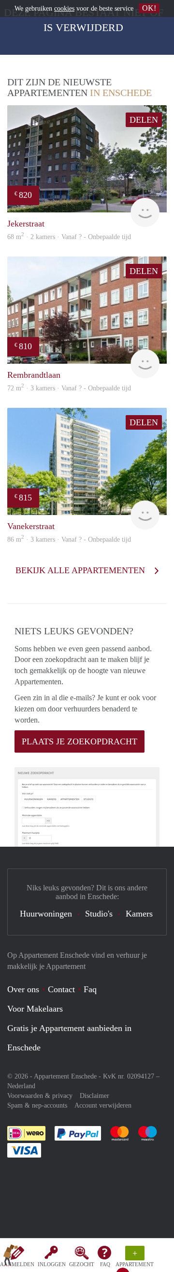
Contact (61, 989)
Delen (144, 120)
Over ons (23, 989)
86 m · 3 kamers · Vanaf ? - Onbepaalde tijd (69, 539)
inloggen (52, 1264)
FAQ (105, 1264)
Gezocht (81, 1264)
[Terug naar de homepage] (10, 1257)
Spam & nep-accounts (37, 1105)
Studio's (99, 913)
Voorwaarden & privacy (39, 1095)
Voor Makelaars (35, 1009)
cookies (64, 8)
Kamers (139, 913)
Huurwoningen (46, 913)
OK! (149, 8)
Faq (90, 989)
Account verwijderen (102, 1105)
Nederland (21, 1086)
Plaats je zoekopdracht (79, 741)
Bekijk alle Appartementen (81, 570)
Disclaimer (94, 1095)
